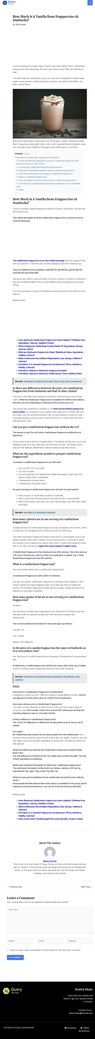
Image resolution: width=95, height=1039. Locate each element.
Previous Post (14, 887)
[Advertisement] (50, 47)
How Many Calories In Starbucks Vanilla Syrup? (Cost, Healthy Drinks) (50, 373)
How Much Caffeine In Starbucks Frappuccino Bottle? (42, 370)
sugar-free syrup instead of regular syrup (57, 546)
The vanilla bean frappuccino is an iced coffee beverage (38, 260)
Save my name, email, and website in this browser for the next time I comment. (45, 950)
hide (26, 154)
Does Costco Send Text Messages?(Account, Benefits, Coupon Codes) (50, 819)
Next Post (86, 887)
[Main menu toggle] (90, 2)
